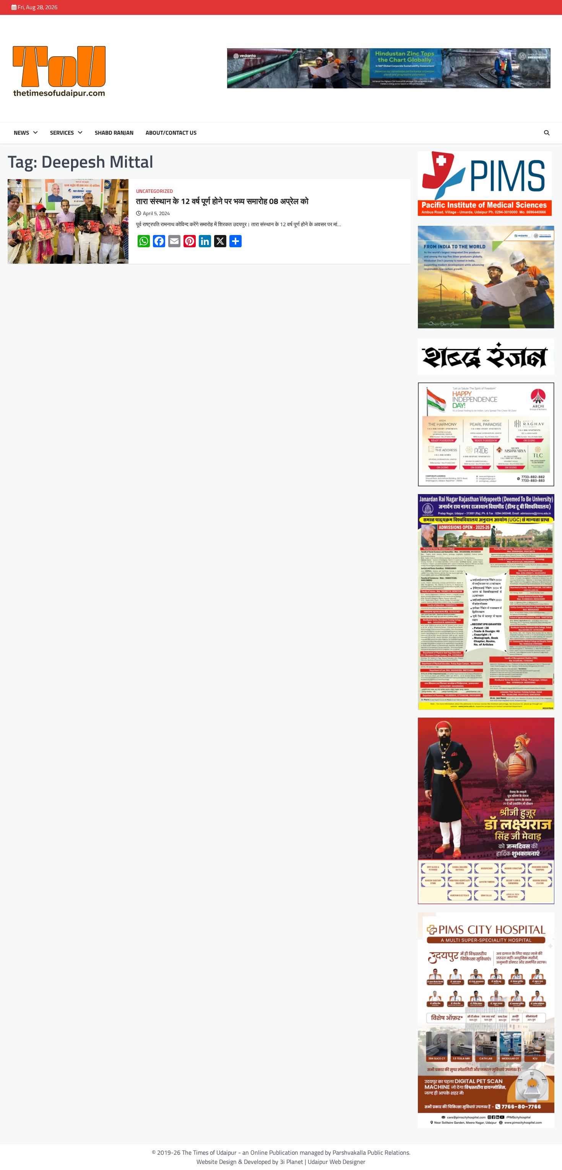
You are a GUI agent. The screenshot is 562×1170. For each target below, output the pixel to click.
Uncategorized (154, 191)
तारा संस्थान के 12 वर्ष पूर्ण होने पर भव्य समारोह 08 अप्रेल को (222, 201)
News (21, 133)
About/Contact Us (171, 133)
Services (62, 133)
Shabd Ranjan (114, 133)
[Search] (546, 133)
